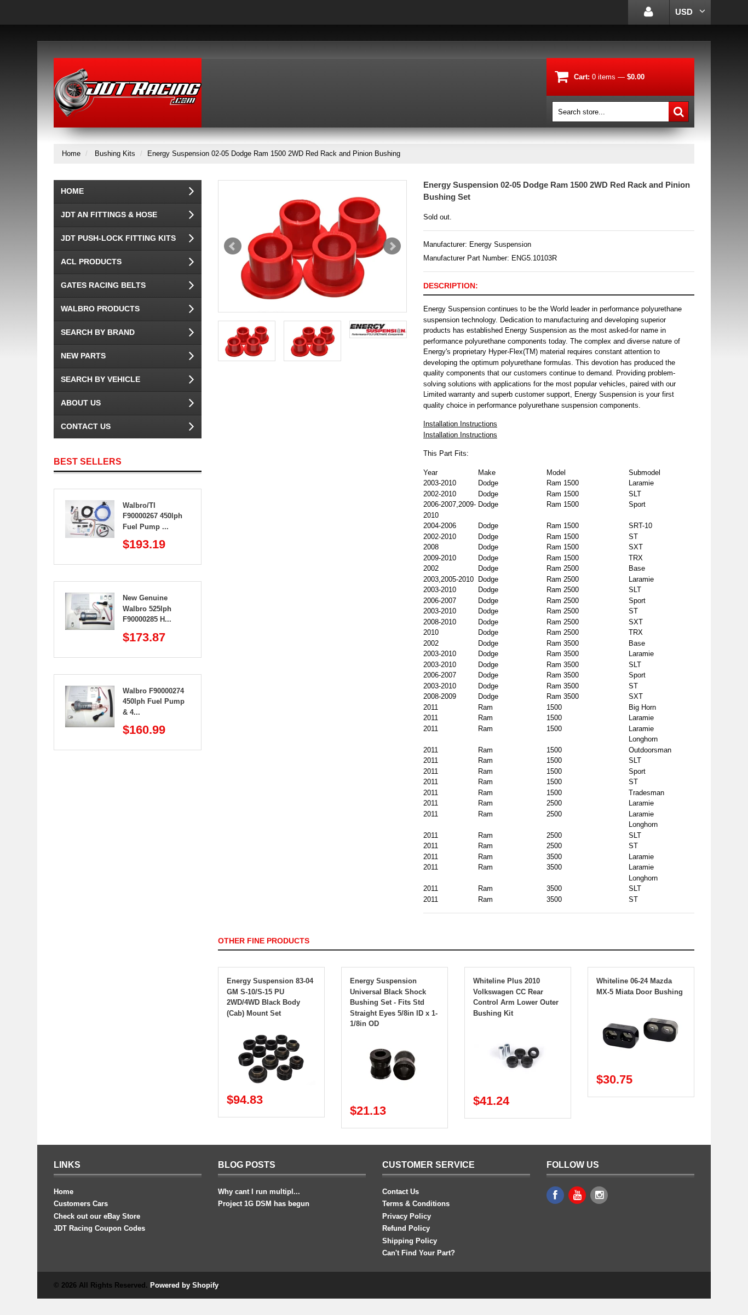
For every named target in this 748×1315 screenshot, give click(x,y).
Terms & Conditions (416, 1204)
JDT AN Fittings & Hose (109, 214)
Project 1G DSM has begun (263, 1204)
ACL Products (91, 261)
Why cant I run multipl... (259, 1191)
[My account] (648, 12)
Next (392, 246)
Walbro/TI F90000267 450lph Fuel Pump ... (152, 516)
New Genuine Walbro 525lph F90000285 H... (147, 608)
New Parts (83, 355)
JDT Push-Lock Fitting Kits (118, 238)
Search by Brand (98, 332)
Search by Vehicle (100, 379)
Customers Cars (81, 1204)
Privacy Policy (406, 1216)
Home (71, 153)
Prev (232, 246)
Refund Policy (406, 1228)
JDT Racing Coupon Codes (99, 1228)
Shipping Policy (409, 1241)
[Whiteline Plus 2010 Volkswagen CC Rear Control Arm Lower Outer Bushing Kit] (518, 1029)
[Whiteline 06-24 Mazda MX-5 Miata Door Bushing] (641, 1008)
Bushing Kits (115, 153)
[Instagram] (599, 1195)
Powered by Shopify (184, 1285)
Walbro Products (100, 308)
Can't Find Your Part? (418, 1253)
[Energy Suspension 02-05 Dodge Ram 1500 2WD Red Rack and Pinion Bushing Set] (312, 246)
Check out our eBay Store (97, 1216)
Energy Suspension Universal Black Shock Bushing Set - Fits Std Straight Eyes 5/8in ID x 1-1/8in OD (394, 1002)
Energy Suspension (500, 244)
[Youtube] (577, 1195)
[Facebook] (555, 1195)
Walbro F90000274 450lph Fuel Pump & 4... (154, 701)
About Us (81, 402)
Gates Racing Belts (103, 285)
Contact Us (86, 426)
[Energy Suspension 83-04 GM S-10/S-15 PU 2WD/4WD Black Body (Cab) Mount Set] (271, 1029)
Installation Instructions (460, 424)
